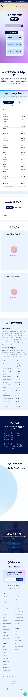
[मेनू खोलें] (25, 6)
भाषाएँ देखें (18, 382)
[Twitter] (14, 585)
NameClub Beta (19, 623)
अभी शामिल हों (19, 579)
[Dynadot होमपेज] (2, 6)
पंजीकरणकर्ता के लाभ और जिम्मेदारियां (14, 686)
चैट (14, 547)
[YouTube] (17, 585)
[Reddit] (19, 585)
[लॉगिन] (17, 6)
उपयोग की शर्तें (14, 681)
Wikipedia (17, 395)
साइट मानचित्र (18, 640)
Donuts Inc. (17, 393)
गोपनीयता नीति (14, 679)
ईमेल (14, 543)
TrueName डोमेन (5, 331)
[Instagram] (10, 585)
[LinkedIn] (12, 585)
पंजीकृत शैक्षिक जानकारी (14, 683)
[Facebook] (8, 585)
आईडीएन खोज (5, 354)
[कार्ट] (21, 6)
